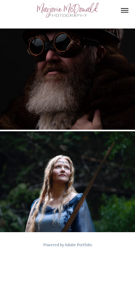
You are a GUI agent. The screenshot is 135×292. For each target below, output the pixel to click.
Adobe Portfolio (78, 245)
